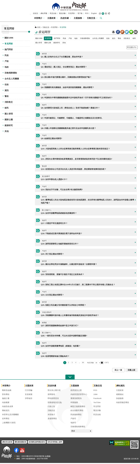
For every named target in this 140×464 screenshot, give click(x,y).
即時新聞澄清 (53, 398)
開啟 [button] (70, 377)
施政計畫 (5, 398)
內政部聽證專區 (122, 402)
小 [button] (100, 13)
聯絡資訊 (5, 410)
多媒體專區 (52, 419)
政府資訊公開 (76, 390)
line (131, 32)
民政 (7, 55)
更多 (73, 431)
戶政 (7, 61)
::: (30, 14)
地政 (7, 67)
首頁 (38, 27)
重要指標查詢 (76, 398)
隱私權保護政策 (20, 442)
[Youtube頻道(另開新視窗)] (22, 450)
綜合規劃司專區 (77, 410)
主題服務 (78, 18)
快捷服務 (119, 398)
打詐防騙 (28, 390)
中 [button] (103, 13)
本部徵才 (51, 415)
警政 (7, 96)
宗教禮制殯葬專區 (78, 427)
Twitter (127, 32)
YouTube (97, 402)
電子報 (79, 13)
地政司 (73, 423)
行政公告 (51, 406)
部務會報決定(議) (55, 402)
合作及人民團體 (12, 79)
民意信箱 (53, 13)
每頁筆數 (90, 363)
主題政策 (51, 18)
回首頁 (35, 13)
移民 (7, 108)
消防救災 (9, 102)
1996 (95, 394)
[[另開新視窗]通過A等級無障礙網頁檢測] (122, 443)
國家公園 (9, 119)
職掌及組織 (6, 390)
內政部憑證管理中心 (79, 394)
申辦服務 (74, 402)
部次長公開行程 (54, 390)
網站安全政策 (7, 442)
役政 (7, 84)
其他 (7, 131)
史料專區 (5, 419)
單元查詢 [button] (130, 47)
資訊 (7, 90)
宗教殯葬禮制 (11, 73)
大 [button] (106, 13)
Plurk (122, 32)
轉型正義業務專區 (78, 406)
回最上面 (131, 370)
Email (136, 32)
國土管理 (9, 114)
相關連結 (119, 394)
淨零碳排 (28, 398)
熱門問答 (9, 49)
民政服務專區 (76, 415)
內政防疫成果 (7, 406)
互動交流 (91, 18)
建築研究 (9, 125)
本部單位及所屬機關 (10, 415)
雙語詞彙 (62, 13)
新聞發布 (51, 394)
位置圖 (47, 456)
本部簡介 (38, 18)
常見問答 (71, 13)
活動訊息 (51, 410)
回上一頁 (118, 370)
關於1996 (9, 38)
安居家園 (28, 394)
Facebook (118, 32)
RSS (87, 13)
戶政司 (73, 419)
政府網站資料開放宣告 (37, 442)
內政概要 (5, 402)
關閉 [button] (109, 13)
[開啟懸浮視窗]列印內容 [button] (113, 32)
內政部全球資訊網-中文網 (70, 6)
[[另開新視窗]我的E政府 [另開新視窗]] (111, 442)
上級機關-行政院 (9, 423)
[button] (86, 55)
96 (83, 362)
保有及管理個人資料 (54, 442)
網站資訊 (120, 385)
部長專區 (5, 394)
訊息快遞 (65, 18)
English (94, 13)
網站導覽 (44, 13)
